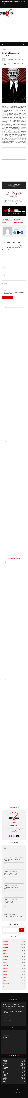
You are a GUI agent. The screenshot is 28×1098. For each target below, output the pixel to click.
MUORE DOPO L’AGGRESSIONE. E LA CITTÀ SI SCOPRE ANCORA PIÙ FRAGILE (14, 859)
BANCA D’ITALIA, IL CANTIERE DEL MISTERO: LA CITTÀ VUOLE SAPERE (13, 917)
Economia (6, 956)
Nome (4, 267)
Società (5, 980)
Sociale (5, 977)
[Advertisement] (14, 30)
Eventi (5, 959)
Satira (5, 974)
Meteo (5, 962)
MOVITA (5, 965)
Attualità (5, 944)
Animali (5, 941)
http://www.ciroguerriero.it (14, 558)
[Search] (21, 930)
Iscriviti (3, 6)
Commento (5, 250)
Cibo (4, 950)
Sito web (4, 283)
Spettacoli (6, 983)
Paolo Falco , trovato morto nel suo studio (12, 888)
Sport (4, 986)
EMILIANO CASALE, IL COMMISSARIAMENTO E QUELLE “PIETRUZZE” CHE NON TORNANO (13, 903)
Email (4, 275)
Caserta (5, 947)
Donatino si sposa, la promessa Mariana (7, 221)
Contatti (5, 1037)
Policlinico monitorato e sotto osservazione (19, 221)
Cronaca (4, 49)
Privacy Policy (6, 1033)
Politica (5, 971)
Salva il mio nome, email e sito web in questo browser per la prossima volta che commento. (14, 292)
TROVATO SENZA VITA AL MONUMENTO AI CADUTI (10, 874)
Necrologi (6, 968)
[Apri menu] (3, 44)
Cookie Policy (6, 1035)
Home (3, 63)
